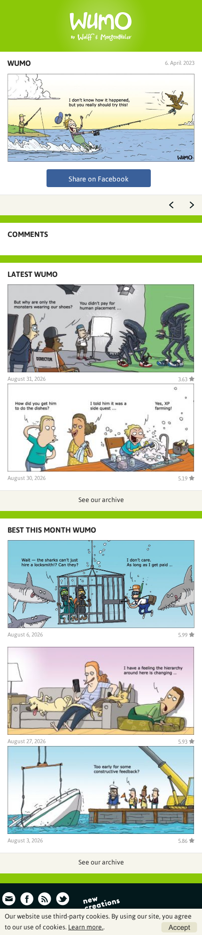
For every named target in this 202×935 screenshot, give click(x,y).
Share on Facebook (99, 179)
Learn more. (85, 927)
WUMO (19, 63)
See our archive (101, 499)
